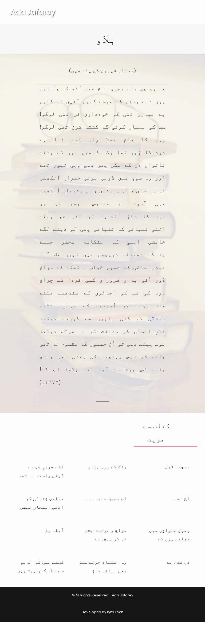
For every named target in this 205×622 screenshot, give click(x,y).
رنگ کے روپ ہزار (107, 466)
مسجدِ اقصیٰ (177, 466)
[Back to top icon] (183, 613)
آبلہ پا (54, 530)
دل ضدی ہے (178, 562)
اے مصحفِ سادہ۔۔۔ (106, 498)
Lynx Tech (115, 612)
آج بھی (182, 498)
